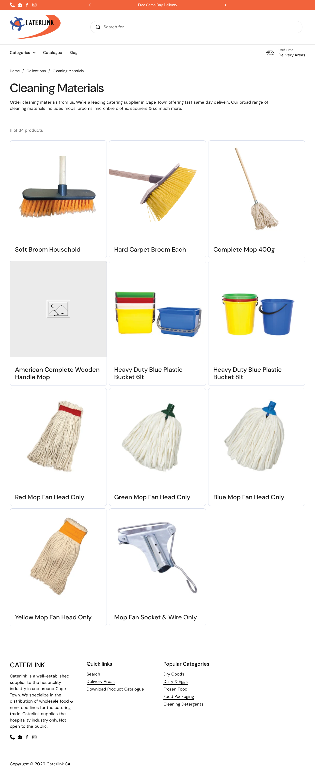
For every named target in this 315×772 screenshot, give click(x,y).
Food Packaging (178, 696)
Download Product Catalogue (115, 689)
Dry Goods (173, 674)
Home (15, 70)
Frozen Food (175, 689)
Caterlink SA (58, 764)
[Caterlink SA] (35, 27)
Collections (36, 70)
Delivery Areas (101, 681)
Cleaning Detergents (183, 704)
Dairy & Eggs (175, 681)
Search (93, 674)
